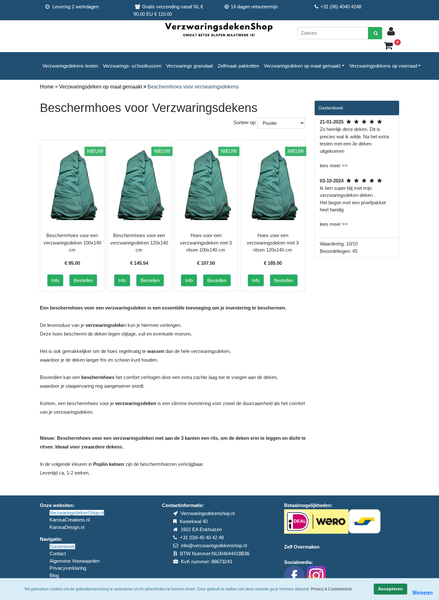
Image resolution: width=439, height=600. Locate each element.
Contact (57, 553)
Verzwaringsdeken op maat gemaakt (302, 66)
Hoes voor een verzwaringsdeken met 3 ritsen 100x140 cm (206, 243)
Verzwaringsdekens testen (70, 66)
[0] (390, 47)
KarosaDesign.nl (66, 527)
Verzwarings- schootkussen (132, 66)
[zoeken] (375, 33)
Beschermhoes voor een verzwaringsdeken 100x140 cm (72, 243)
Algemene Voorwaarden (74, 561)
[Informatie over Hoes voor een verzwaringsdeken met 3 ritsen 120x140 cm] (273, 183)
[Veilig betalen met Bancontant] (364, 521)
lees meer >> (334, 165)
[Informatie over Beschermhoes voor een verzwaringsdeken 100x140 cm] (72, 183)
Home (47, 86)
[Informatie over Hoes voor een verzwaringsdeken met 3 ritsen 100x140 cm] (206, 183)
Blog (54, 575)
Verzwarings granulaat (189, 66)
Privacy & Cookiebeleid (331, 589)
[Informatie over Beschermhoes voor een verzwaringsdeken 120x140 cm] (139, 183)
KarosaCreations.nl (69, 519)
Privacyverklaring (67, 568)
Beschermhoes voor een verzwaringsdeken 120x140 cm (139, 243)
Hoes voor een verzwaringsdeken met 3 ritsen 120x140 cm (273, 243)
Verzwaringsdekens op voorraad (383, 66)
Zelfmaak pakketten (238, 66)
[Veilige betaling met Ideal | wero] (316, 521)
